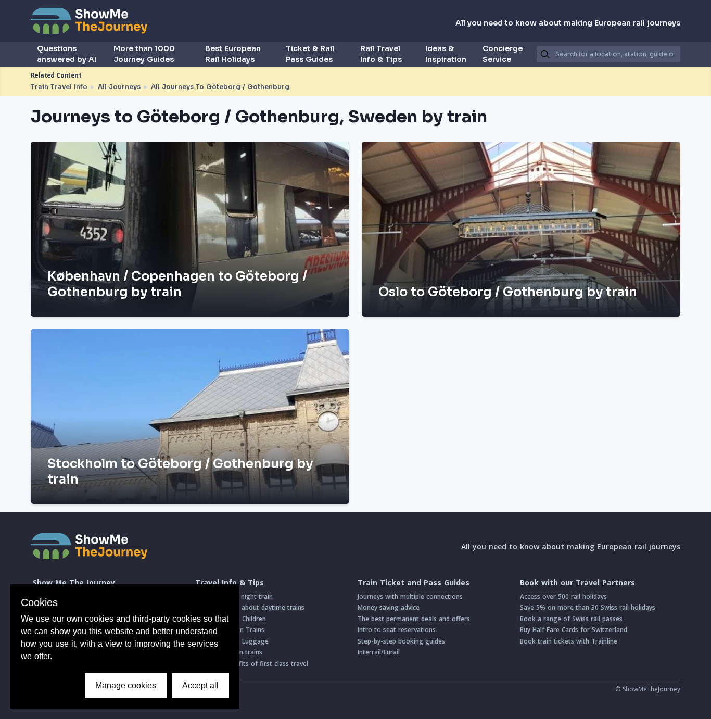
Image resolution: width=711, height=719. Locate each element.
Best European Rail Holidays (233, 54)
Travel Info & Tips (229, 582)
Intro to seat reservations (397, 629)
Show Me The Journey (74, 582)
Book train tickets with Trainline (568, 641)
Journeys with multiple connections (410, 596)
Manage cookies (125, 685)
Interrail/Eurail (379, 652)
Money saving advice (389, 607)
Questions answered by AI (66, 54)
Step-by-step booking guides (401, 641)
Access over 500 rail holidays (563, 596)
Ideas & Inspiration (445, 54)
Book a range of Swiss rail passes (571, 618)
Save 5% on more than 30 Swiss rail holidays (587, 607)
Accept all (200, 685)
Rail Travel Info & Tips (381, 54)
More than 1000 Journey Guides (144, 54)
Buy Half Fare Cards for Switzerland (573, 629)
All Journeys (119, 87)
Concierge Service (503, 54)
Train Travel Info (59, 87)
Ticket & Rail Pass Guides (310, 54)
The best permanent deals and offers (414, 618)
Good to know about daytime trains (249, 607)
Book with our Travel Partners (577, 582)
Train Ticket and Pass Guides (413, 582)
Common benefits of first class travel (251, 663)
